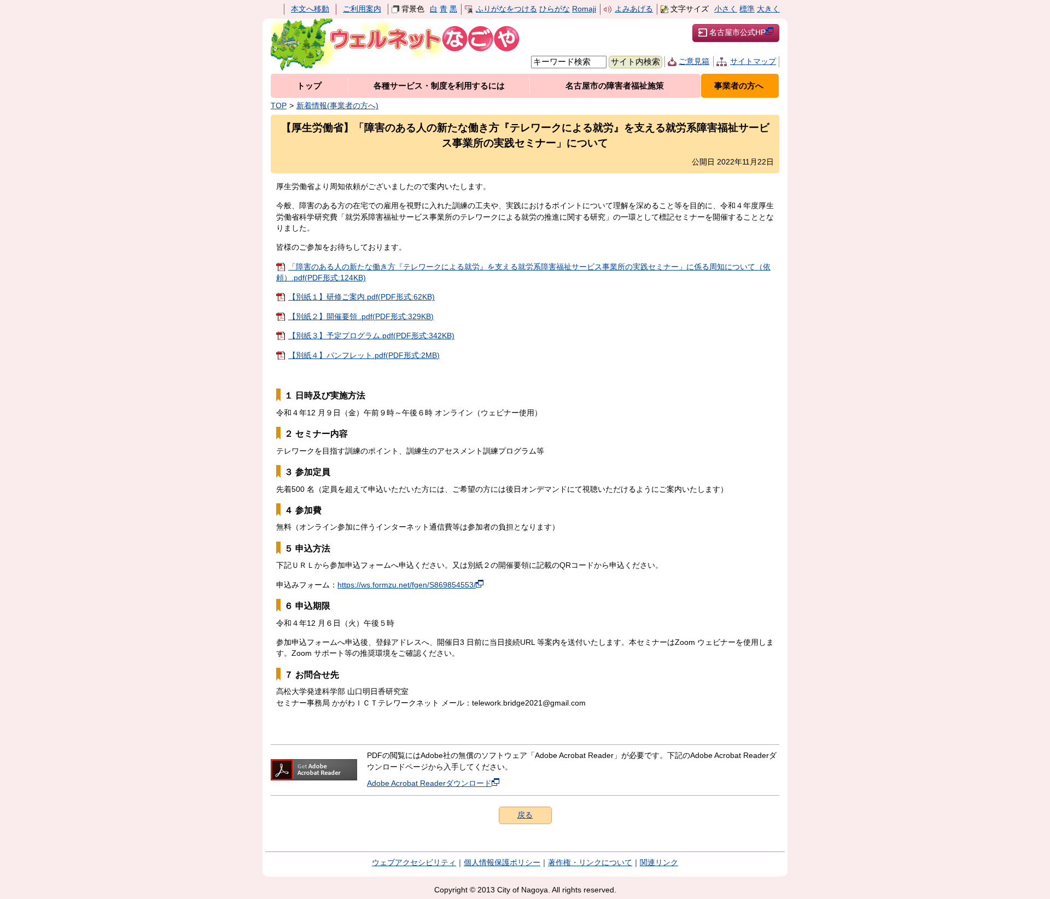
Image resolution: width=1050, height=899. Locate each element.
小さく (725, 9)
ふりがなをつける (506, 9)
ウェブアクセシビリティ (414, 863)
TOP (279, 106)
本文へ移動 (310, 9)
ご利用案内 (362, 9)
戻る (525, 815)
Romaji (584, 9)
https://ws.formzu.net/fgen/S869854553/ (406, 585)
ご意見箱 (694, 61)
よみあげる (634, 9)
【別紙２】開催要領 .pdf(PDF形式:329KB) (361, 317)
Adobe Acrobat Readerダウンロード (429, 783)
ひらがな (554, 9)
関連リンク (659, 863)
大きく (768, 9)
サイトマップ (753, 61)
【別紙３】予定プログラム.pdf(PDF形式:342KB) (371, 336)
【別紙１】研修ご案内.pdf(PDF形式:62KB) (361, 297)
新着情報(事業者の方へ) (337, 106)
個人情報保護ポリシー (502, 863)
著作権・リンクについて (590, 863)
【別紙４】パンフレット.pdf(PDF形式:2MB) (364, 355)
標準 (747, 9)
